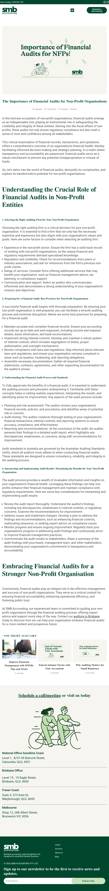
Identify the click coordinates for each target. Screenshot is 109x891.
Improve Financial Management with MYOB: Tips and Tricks (19, 665)
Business (64, 109)
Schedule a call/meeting (39, 695)
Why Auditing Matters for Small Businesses (90, 666)
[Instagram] (105, 2)
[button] (72, 10)
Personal (73, 109)
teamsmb (38, 109)
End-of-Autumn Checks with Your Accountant (54, 666)
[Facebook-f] (108, 2)
